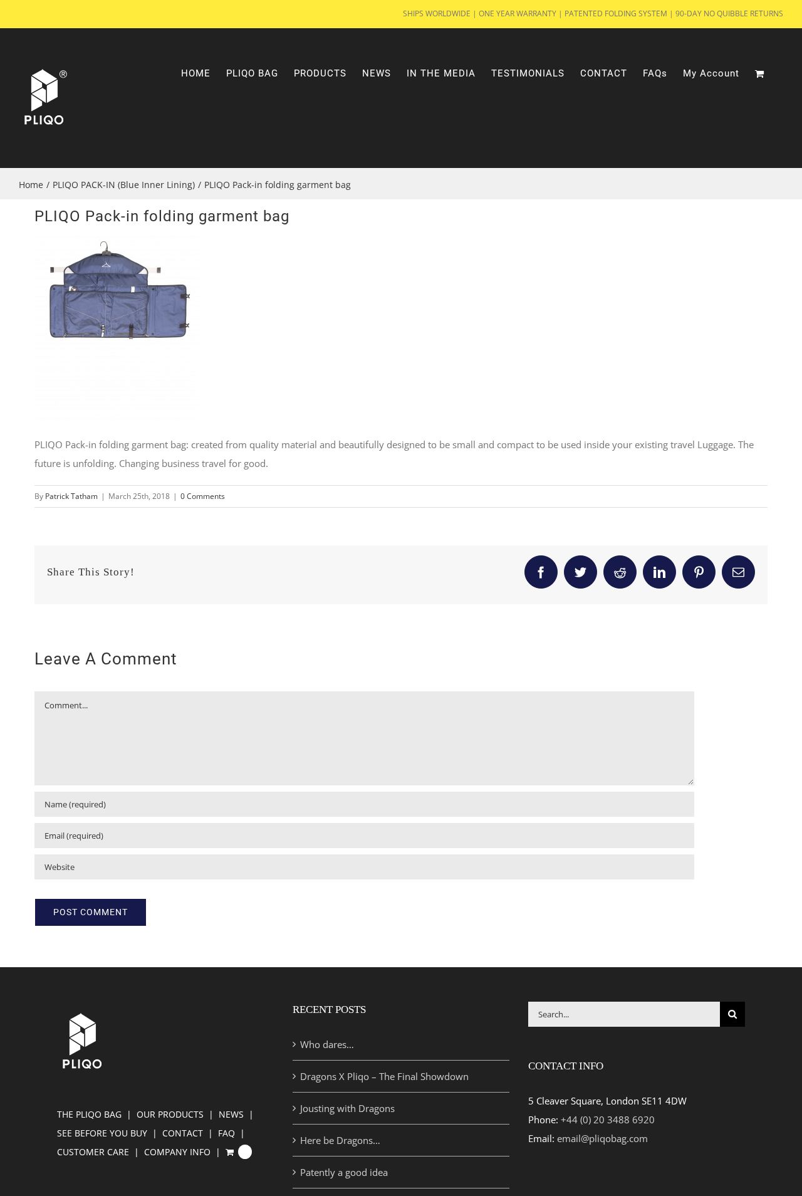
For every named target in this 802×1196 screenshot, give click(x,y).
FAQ (226, 1133)
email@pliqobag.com (602, 1138)
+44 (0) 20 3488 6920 (608, 1119)
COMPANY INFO (177, 1152)
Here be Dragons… (340, 1140)
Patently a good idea (344, 1172)
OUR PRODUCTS (170, 1114)
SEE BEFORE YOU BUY (102, 1133)
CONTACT (182, 1133)
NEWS (231, 1114)
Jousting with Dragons (347, 1108)
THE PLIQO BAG (89, 1114)
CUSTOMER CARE (93, 1152)
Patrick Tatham (71, 496)
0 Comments (202, 496)
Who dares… (327, 1044)
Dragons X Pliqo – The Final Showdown (384, 1076)
